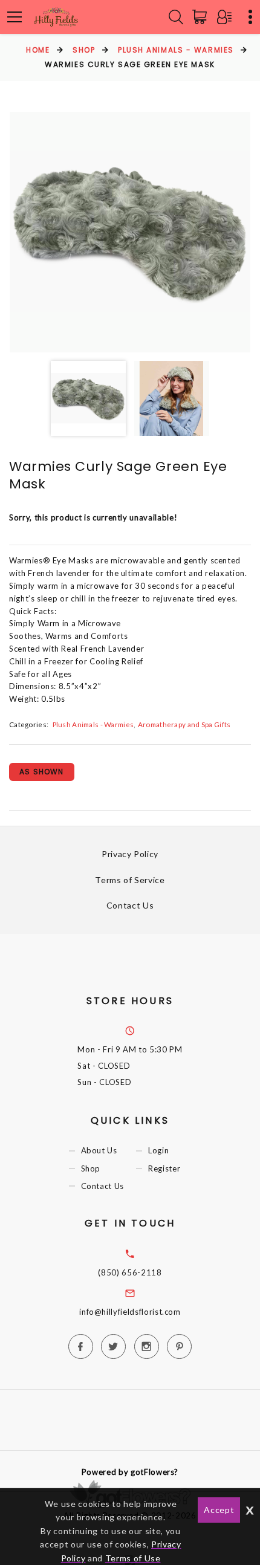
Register (164, 1168)
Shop (84, 50)
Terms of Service (129, 880)
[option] (130, 232)
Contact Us (130, 905)
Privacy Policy (130, 854)
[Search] (176, 16)
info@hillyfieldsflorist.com (130, 1312)
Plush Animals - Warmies (176, 50)
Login (158, 1151)
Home (38, 50)
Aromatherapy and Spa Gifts (184, 724)
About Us (99, 1151)
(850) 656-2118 (129, 1272)
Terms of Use (133, 1558)
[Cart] (202, 17)
